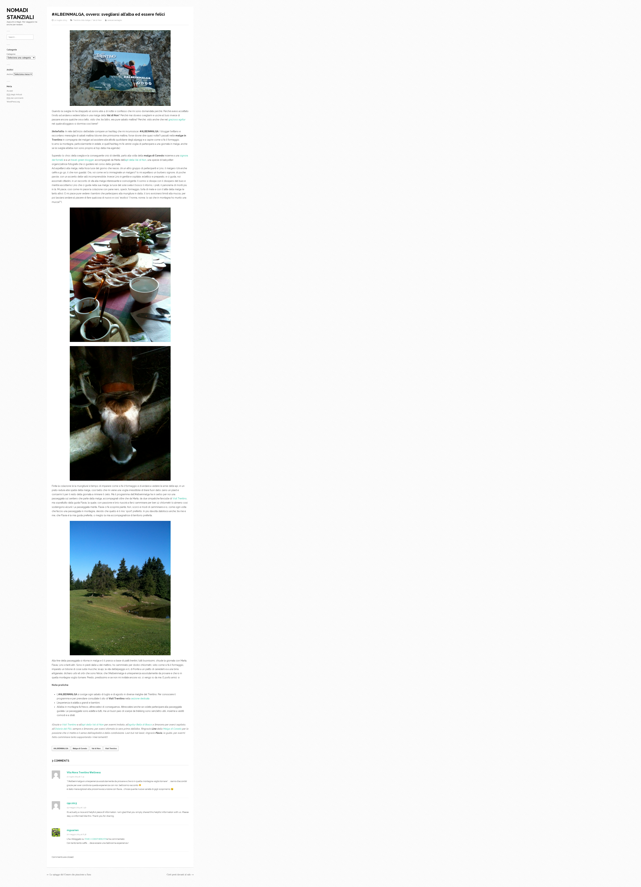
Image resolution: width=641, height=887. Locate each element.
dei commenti (15, 98)
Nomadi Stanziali (20, 13)
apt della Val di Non (135, 160)
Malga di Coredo (172, 728)
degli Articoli (14, 94)
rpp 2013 (72, 803)
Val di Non (97, 20)
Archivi (10, 74)
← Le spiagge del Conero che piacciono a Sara (69, 874)
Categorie (11, 54)
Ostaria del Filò (63, 728)
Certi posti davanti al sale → (180, 874)
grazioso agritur (176, 119)
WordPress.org (13, 102)
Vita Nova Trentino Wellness (84, 772)
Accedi (10, 91)
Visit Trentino (180, 498)
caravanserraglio (114, 20)
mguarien (73, 830)
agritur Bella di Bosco (140, 724)
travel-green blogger (82, 160)
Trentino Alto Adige (81, 20)
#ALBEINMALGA (61, 748)
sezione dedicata (140, 698)
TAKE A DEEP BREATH (96, 839)
